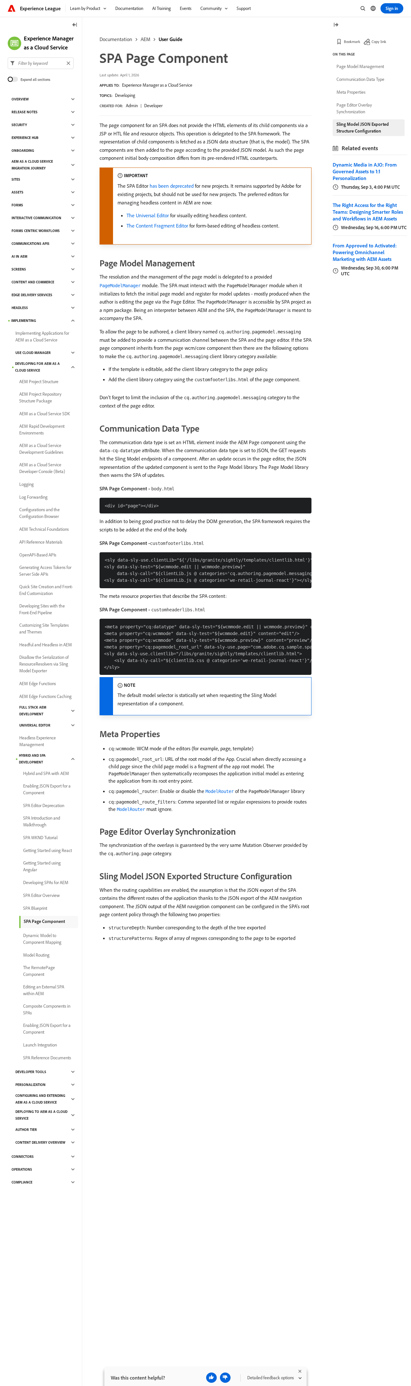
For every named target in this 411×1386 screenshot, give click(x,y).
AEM (145, 39)
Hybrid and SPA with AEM (46, 773)
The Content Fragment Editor (157, 225)
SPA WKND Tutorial (40, 837)
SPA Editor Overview (41, 895)
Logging (26, 484)
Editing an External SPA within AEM (43, 990)
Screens (19, 269)
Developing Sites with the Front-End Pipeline (42, 609)
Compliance (22, 1182)
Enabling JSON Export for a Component (47, 789)
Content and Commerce (33, 282)
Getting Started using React (47, 850)
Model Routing (36, 955)
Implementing (23, 320)
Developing (125, 95)
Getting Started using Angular (42, 866)
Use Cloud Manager (33, 352)
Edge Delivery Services (32, 295)
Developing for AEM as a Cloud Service (37, 367)
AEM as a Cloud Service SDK (44, 414)
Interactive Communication (36, 218)
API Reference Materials (40, 542)
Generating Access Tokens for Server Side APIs (45, 570)
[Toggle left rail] (75, 25)
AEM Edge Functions (37, 683)
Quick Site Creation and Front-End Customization (46, 590)
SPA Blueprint (35, 908)
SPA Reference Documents (47, 1058)
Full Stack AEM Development (32, 710)
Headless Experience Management (37, 741)
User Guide (170, 39)
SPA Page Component (44, 921)
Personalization (30, 1084)
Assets (17, 192)
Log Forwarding (33, 497)
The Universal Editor (148, 215)
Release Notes (25, 112)
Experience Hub (25, 137)
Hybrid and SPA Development (32, 758)
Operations (22, 1169)
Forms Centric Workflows (36, 230)
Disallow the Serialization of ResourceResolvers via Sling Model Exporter (44, 664)
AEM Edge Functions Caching (45, 696)
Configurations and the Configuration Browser (39, 513)
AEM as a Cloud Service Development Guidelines (41, 449)
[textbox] (41, 63)
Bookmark (352, 41)
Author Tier (26, 1129)
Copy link (379, 41)
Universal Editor (34, 725)
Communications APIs (30, 243)
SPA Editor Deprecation (43, 805)
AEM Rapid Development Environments (42, 429)
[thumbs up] (211, 1378)
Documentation (116, 39)
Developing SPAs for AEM (45, 882)
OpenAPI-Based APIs (37, 555)
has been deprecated (172, 186)
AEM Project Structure (38, 381)
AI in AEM (19, 256)
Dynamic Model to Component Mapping (42, 939)
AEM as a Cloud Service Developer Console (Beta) (42, 468)
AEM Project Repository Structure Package (40, 397)
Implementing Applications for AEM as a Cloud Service (42, 336)
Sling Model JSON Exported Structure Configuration (363, 127)
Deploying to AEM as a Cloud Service (41, 1115)
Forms (17, 205)
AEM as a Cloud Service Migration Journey (32, 164)
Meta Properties (351, 92)
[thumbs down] (225, 1378)
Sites (16, 179)
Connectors (23, 1156)
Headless (20, 308)
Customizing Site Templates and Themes (44, 628)
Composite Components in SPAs (46, 1009)
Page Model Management (360, 66)
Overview (20, 99)
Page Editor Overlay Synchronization (354, 108)
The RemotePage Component (39, 971)
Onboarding (23, 150)
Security (19, 125)
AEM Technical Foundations (44, 529)
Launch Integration (40, 1045)
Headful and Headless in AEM (45, 645)
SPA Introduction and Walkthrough (41, 821)
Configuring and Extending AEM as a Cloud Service (40, 1099)
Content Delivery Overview (40, 1142)
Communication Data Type (360, 79)
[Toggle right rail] (336, 25)
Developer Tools (30, 1072)
